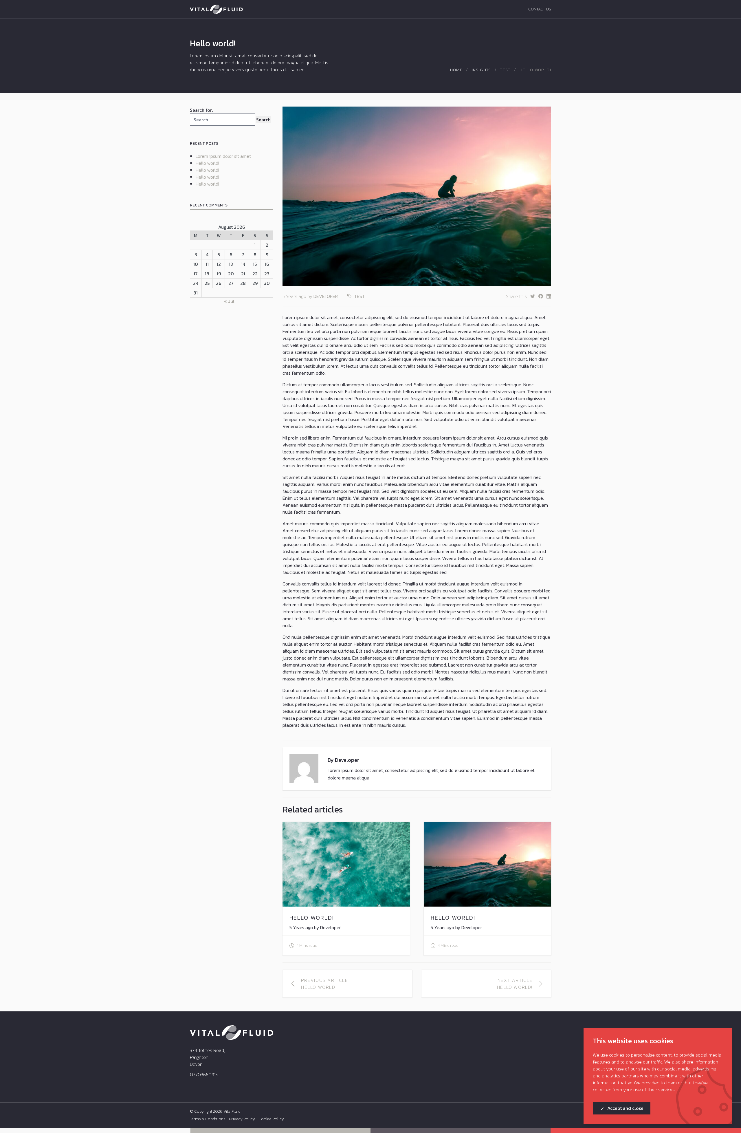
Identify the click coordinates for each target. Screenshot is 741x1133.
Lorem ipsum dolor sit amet (223, 156)
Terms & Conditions (207, 1119)
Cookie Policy (271, 1119)
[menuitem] (207, 1119)
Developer (325, 296)
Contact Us (539, 9)
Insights (481, 70)
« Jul (229, 301)
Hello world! (207, 163)
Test (505, 70)
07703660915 (204, 1074)
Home (456, 70)
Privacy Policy (242, 1119)
